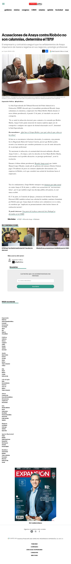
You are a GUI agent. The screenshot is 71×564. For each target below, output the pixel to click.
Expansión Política (17, 260)
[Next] (67, 236)
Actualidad (4, 425)
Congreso (4, 342)
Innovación (4, 416)
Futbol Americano (6, 439)
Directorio (34, 555)
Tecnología (4, 327)
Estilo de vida (5, 376)
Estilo (3, 381)
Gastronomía (5, 451)
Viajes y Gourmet (6, 364)
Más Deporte (5, 443)
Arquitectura (5, 400)
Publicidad (34, 544)
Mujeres (4, 332)
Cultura (3, 365)
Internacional (5, 325)
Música (3, 388)
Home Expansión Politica (7, 321)
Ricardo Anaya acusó (42, 163)
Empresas (4, 320)
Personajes (4, 457)
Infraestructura (5, 399)
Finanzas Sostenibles (6, 415)
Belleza (3, 362)
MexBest (5, 450)
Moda (3, 360)
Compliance (34, 547)
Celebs (3, 374)
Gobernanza (5, 411)
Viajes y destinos (6, 455)
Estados (3, 346)
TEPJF (20, 219)
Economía (4, 323)
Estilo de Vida (5, 460)
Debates (36, 219)
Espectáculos (5, 355)
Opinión (4, 348)
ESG (3, 330)
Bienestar (4, 459)
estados (42, 10)
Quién (4, 353)
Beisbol (3, 437)
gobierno (8, 10)
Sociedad (59, 10)
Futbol (3, 436)
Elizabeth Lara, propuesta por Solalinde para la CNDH (52, 248)
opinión (50, 10)
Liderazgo (4, 427)
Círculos (4, 358)
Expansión (5, 318)
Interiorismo (5, 402)
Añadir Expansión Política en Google (60, 51)
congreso (25, 10)
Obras (3, 328)
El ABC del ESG (5, 418)
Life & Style (6, 379)
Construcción (5, 395)
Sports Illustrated (8, 434)
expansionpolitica (35, 531)
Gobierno (4, 339)
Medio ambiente (6, 407)
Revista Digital (5, 446)
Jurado (3, 462)
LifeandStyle (5, 334)
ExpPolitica (31, 531)
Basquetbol (4, 441)
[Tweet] (43, 51)
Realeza (4, 356)
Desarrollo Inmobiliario (7, 397)
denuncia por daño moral (52, 184)
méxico (17, 10)
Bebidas (4, 453)
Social (3, 409)
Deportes (4, 385)
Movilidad (4, 413)
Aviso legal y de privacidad (34, 550)
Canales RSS (34, 552)
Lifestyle (4, 444)
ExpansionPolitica (39, 531)
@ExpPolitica (19, 101)
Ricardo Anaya (27, 219)
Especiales (4, 430)
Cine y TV (4, 386)
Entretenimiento (5, 383)
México (4, 341)
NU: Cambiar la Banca (35, 523)
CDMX (34, 10)
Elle (3, 369)
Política (4, 337)
